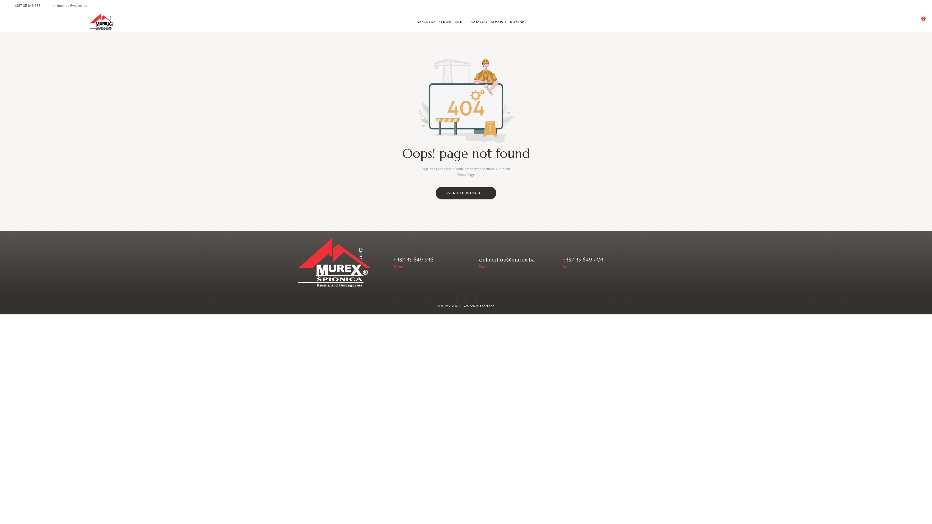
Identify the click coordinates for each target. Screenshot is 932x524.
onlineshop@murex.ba (507, 259)
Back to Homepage (464, 193)
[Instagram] (471, 298)
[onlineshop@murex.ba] (472, 262)
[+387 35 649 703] (555, 262)
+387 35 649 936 (413, 259)
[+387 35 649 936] (386, 262)
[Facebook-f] (461, 298)
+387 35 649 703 (582, 259)
